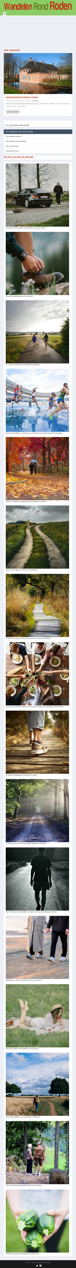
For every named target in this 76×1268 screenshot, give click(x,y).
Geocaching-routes (12, 151)
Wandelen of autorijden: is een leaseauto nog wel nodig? (25, 228)
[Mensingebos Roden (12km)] (38, 73)
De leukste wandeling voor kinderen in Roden (21, 775)
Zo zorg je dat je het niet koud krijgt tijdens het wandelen (26, 843)
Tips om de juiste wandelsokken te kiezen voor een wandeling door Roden (31, 912)
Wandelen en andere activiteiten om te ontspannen (24, 980)
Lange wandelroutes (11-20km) (22, 101)
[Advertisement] (38, 30)
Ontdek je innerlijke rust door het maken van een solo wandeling (28, 638)
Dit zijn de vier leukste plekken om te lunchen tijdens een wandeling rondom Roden (34, 707)
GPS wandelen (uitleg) (13, 136)
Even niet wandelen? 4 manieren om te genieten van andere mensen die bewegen (34, 433)
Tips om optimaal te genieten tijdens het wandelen (24, 1185)
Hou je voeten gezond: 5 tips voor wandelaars (21, 570)
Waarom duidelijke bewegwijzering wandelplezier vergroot (26, 501)
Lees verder (12, 112)
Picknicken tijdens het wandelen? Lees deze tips (22, 1049)
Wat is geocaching (12, 146)
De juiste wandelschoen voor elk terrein (19, 296)
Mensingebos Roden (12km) (22, 97)
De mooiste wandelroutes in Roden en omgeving (22, 365)
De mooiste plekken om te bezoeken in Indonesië (23, 1117)
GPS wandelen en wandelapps (16, 141)
